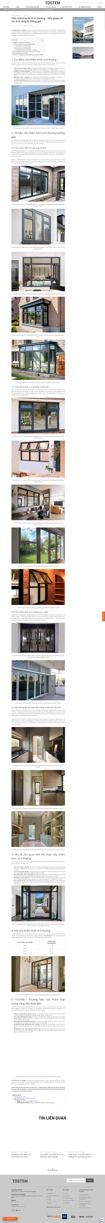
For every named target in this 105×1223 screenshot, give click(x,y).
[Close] (70, 588)
